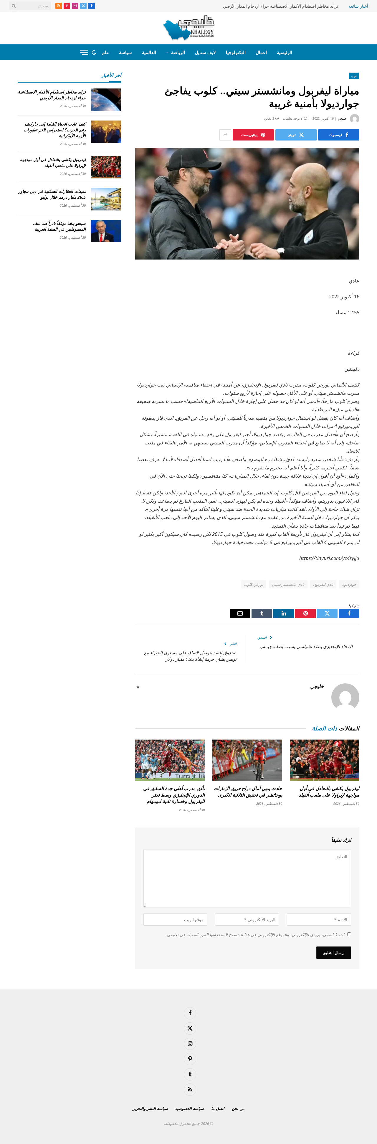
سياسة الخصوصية (189, 1108)
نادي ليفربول (323, 584)
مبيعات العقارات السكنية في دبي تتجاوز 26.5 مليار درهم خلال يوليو (52, 194)
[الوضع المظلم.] (93, 52)
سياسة (125, 52)
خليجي (342, 118)
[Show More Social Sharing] (225, 135)
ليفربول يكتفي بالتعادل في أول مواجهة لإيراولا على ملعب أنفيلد (329, 791)
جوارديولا (349, 584)
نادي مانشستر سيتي (288, 584)
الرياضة (178, 52)
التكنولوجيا (236, 52)
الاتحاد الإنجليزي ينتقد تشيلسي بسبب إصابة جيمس (306, 646)
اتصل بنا (217, 1108)
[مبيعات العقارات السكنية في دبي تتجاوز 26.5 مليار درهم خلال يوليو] (106, 199)
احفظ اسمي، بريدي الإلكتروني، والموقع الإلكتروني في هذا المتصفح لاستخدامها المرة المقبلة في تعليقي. (255, 934)
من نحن (238, 1108)
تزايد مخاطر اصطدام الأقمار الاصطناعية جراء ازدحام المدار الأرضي (280, 6)
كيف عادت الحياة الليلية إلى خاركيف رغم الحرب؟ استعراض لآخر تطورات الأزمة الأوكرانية (55, 129)
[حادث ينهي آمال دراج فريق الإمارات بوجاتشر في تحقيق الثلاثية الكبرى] (247, 760)
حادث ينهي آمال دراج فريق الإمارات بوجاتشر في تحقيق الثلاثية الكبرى (248, 791)
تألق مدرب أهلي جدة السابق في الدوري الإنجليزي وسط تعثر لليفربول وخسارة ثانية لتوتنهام (174, 795)
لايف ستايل (205, 52)
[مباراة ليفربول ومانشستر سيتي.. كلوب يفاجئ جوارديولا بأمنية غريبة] (247, 204)
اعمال (261, 52)
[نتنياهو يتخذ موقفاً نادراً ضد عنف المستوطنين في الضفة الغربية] (106, 231)
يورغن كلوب (253, 584)
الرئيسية (284, 52)
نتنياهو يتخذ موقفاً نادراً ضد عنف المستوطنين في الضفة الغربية (59, 226)
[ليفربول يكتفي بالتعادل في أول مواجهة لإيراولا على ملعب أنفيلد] (324, 760)
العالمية (149, 52)
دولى (354, 76)
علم (105, 52)
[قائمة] (84, 52)
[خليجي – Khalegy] (188, 28)
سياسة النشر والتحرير (150, 1108)
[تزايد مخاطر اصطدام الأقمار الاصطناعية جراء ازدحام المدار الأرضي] (106, 99)
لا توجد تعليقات (292, 118)
